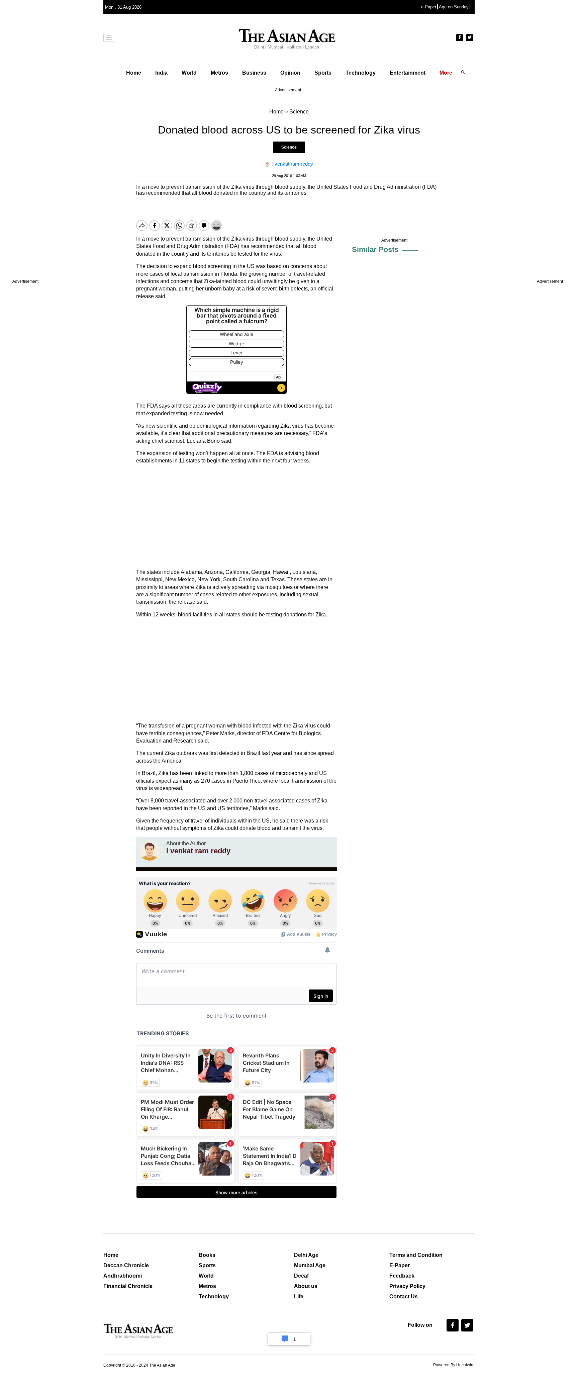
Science (289, 147)
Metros (219, 73)
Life (298, 1296)
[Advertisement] (236, 517)
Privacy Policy (407, 1286)
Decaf (301, 1276)
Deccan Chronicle (126, 1265)
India (161, 73)
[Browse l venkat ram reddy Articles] (149, 851)
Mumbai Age (309, 1265)
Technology (361, 73)
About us (305, 1286)
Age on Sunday (454, 6)
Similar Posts (375, 249)
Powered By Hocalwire (454, 1365)
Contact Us (403, 1296)
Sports (322, 73)
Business (254, 73)
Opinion (290, 73)
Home (133, 73)
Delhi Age (306, 1255)
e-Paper (428, 6)
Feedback (401, 1276)
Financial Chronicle (128, 1286)
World (189, 73)
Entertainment (407, 73)
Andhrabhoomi (122, 1276)
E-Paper (399, 1265)
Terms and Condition (416, 1255)
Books (207, 1255)
